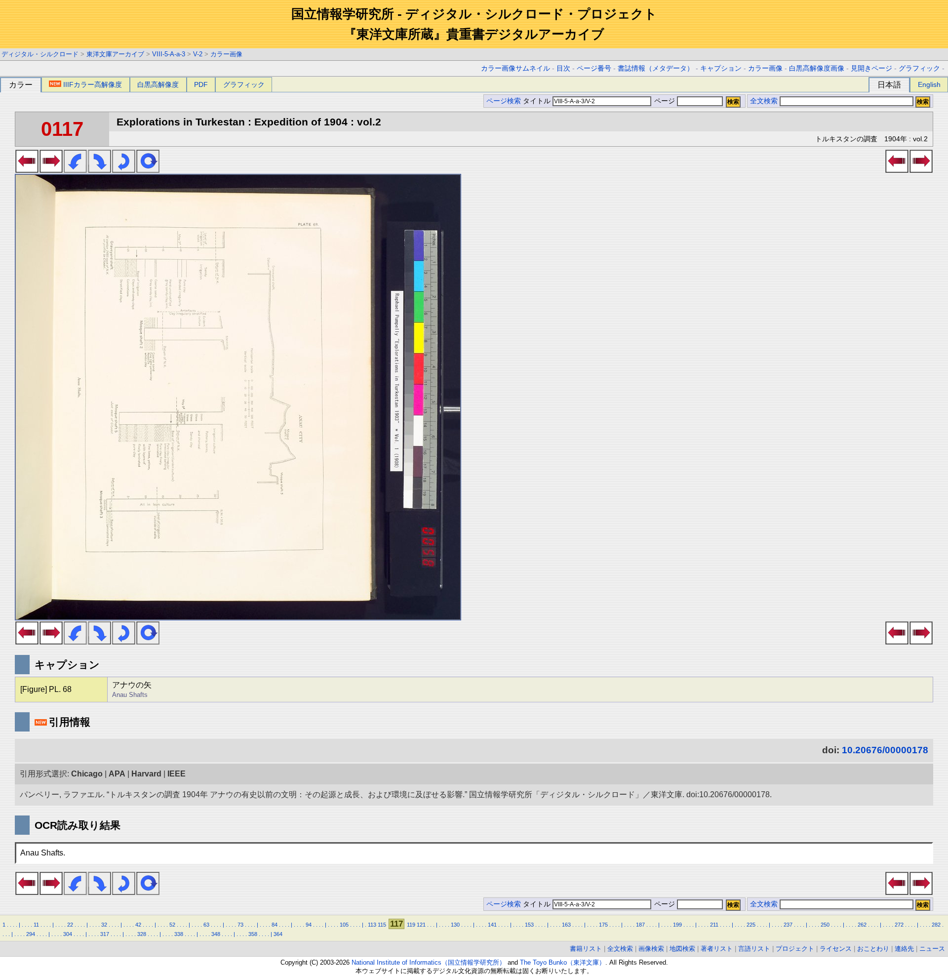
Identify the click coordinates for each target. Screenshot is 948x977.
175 (603, 925)
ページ (664, 101)
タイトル (538, 101)
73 (240, 925)
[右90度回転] (99, 170)
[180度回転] (123, 170)
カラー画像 (226, 54)
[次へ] (51, 170)
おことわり (873, 948)
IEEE (176, 774)
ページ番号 (594, 68)
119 (411, 925)
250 (825, 925)
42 (138, 925)
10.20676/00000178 (885, 750)
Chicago (87, 774)
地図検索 (682, 948)
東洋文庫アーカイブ (115, 54)
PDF (201, 84)
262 (862, 925)
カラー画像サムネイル (515, 68)
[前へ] (27, 170)
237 (788, 925)
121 (421, 925)
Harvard (146, 774)
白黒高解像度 (158, 84)
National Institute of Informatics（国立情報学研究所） (429, 962)
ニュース (932, 948)
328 (141, 934)
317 (104, 934)
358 (252, 934)
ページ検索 (503, 101)
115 (382, 925)
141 (492, 925)
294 (30, 934)
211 (714, 925)
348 (215, 934)
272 (899, 925)
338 (178, 934)
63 (206, 925)
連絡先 (904, 948)
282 (936, 925)
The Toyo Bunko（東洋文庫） (562, 962)
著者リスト (717, 948)
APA (117, 774)
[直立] (147, 170)
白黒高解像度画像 (816, 68)
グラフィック (919, 68)
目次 (563, 68)
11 (36, 925)
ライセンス (836, 948)
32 (104, 925)
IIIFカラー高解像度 (92, 84)
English (929, 84)
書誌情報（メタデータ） (656, 68)
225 (751, 925)
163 (566, 925)
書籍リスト (586, 948)
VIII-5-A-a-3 (168, 54)
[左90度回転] (75, 170)
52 (172, 925)
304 (67, 934)
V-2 (197, 54)
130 (455, 925)
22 (70, 925)
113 (372, 925)
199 (677, 925)
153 (529, 925)
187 (640, 925)
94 (309, 925)
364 (278, 934)
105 (344, 925)
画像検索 (651, 948)
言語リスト (754, 948)
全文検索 (764, 101)
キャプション (721, 68)
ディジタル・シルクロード (40, 54)
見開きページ (871, 68)
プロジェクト (795, 948)
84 (274, 925)
